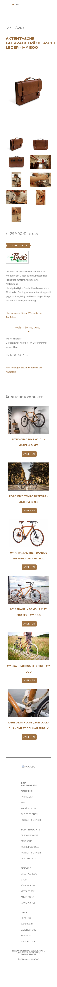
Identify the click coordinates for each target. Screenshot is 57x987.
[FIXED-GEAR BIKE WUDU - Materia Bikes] (28, 420)
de (12, 4)
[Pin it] (18, 382)
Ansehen (29, 454)
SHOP (24, 879)
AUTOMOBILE (28, 791)
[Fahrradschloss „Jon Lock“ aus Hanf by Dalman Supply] (28, 704)
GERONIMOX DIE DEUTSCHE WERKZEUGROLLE (30, 841)
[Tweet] (13, 382)
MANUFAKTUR (28, 902)
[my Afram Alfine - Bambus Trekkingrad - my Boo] (28, 534)
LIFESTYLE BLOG (29, 874)
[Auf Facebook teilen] (7, 382)
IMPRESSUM (27, 924)
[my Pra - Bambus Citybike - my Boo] (28, 647)
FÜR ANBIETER (28, 885)
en (17, 4)
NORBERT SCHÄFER (31, 820)
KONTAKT (26, 935)
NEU (23, 802)
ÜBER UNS (26, 918)
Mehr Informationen (28, 327)
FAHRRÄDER (27, 796)
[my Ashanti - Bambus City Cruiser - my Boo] (28, 590)
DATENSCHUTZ (28, 929)
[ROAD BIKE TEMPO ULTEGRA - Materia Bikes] (28, 477)
